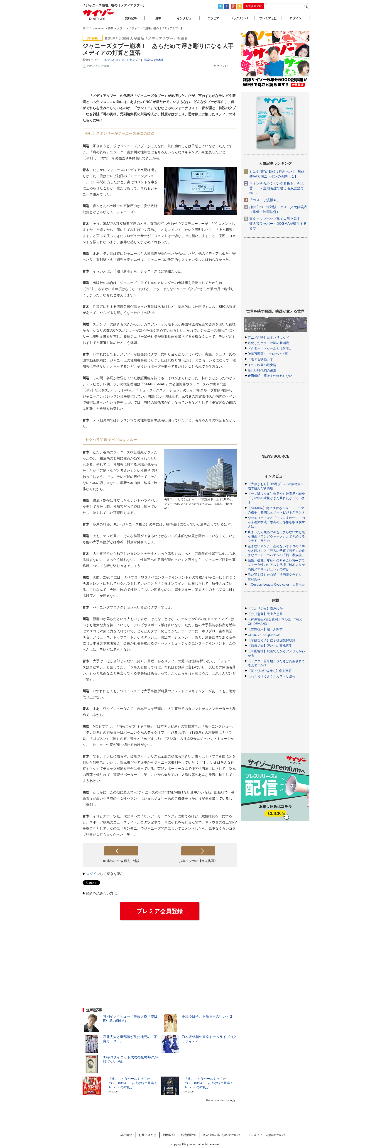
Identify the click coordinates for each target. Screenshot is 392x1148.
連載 (158, 18)
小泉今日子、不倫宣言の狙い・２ (207, 1016)
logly (232, 1100)
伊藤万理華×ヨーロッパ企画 (268, 354)
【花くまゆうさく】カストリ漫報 (271, 676)
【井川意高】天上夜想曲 (265, 614)
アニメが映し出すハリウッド (268, 337)
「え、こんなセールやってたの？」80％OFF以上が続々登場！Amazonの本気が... (133, 1083)
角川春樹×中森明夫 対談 (121, 861)
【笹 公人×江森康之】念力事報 (270, 671)
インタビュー (186, 18)
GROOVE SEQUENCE (264, 635)
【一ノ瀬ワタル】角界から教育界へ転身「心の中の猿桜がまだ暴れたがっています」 (276, 498)
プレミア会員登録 (160, 911)
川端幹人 (147, 59)
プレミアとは (268, 18)
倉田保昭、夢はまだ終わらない (270, 376)
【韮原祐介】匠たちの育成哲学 (270, 645)
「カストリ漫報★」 (264, 200)
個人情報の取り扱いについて (222, 1135)
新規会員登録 (253, 6)
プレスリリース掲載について (266, 1135)
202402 (109, 59)
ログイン (93, 874)
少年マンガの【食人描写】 (198, 861)
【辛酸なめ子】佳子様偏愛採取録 (271, 640)
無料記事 (131, 18)
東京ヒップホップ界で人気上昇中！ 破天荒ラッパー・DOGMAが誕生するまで (278, 223)
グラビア (213, 18)
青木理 (159, 59)
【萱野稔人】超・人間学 (265, 629)
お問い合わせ (147, 1135)
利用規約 (169, 1135)
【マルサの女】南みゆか (265, 608)
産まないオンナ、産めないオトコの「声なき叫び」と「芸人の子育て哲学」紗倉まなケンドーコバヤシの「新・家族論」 (276, 550)
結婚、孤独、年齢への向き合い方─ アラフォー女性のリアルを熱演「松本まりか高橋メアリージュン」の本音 (276, 565)
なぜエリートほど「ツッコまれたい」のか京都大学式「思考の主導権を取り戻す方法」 (276, 522)
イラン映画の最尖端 (262, 365)
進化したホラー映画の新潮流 (268, 343)
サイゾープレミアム (99, 14)
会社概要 (126, 1135)
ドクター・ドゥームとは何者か (270, 348)
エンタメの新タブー (128, 59)
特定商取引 (188, 1135)
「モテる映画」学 (260, 359)
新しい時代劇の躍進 (262, 370)
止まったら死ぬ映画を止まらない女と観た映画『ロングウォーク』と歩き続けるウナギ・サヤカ (276, 536)
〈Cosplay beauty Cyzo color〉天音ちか (276, 584)
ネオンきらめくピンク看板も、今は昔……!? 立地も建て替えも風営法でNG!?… (276, 188)
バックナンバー (240, 18)
